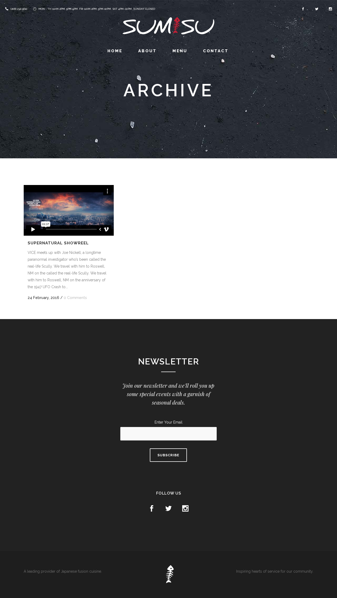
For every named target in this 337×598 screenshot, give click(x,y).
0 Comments (75, 298)
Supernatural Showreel (58, 243)
